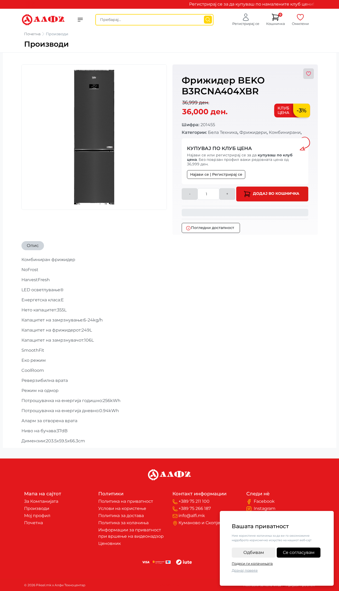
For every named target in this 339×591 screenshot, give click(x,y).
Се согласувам (299, 552)
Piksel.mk (169, 585)
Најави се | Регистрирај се (216, 174)
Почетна (32, 34)
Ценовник (109, 543)
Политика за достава (121, 515)
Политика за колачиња (123, 522)
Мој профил (37, 515)
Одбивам (253, 552)
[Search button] (208, 20)
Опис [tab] (33, 245)
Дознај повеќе (245, 570)
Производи (36, 508)
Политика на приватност (125, 501)
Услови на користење (122, 508)
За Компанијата (41, 501)
